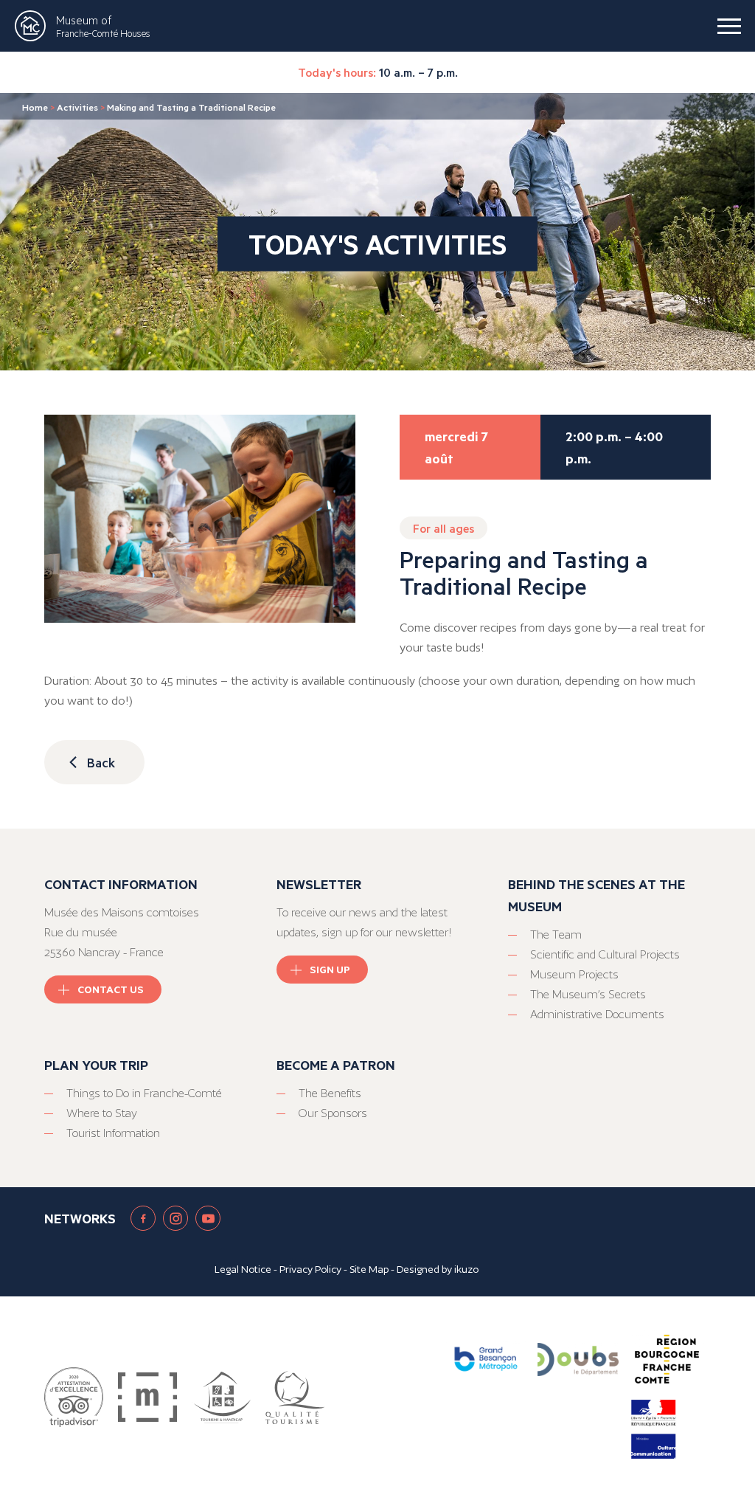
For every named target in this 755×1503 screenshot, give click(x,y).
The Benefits (330, 1093)
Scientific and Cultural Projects (605, 954)
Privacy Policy (310, 1269)
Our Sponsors (333, 1113)
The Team (556, 934)
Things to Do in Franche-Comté (144, 1093)
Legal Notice (243, 1269)
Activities (77, 107)
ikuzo (466, 1269)
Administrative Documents (597, 1014)
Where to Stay (101, 1113)
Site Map (369, 1269)
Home (35, 107)
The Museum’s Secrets (588, 994)
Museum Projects (574, 974)
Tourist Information (113, 1133)
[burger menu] (729, 26)
